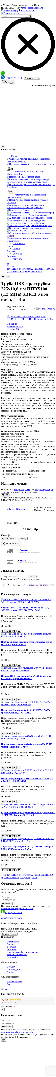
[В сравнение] (8, 276)
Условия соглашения (17, 954)
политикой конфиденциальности (17, 908)
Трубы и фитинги (36, 223)
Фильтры (23, 174)
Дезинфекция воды (38, 215)
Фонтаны (23, 230)
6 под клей (25, 877)
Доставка (11, 251)
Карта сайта (13, 957)
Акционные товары (39, 238)
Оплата (10, 246)
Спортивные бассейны (43, 233)
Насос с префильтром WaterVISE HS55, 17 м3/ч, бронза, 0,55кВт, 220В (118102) (25, 711)
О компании (13, 241)
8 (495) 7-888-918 (13, 912)
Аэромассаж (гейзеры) (43, 212)
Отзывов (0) (13, 329)
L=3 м (34, 877)
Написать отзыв (46, 585)
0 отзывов (32, 585)
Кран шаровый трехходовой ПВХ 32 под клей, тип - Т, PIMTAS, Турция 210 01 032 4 (28, 813)
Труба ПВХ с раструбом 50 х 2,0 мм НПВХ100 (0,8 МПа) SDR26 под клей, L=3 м (27, 847)
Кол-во (4, 535)
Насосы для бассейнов (43, 164)
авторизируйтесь (22, 489)
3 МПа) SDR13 (11, 877)
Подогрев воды (32, 177)
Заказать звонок (32, 78)
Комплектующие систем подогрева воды (27, 182)
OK (3, 1040)
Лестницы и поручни (41, 225)
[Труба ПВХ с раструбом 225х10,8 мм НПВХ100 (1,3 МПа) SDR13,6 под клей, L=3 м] (31, 319)
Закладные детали (36, 220)
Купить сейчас (8, 538)
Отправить (6, 903)
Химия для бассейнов (41, 218)
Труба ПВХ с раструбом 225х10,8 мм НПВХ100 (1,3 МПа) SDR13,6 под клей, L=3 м (30, 270)
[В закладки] (3, 276)
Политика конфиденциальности (22, 952)
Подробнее (35, 1037)
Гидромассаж (29, 210)
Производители (14, 969)
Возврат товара (14, 981)
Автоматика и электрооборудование (25, 207)
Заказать (33, 576)
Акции (10, 972)
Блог (9, 984)
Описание (12, 324)
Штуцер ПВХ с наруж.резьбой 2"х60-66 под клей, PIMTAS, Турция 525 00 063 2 (26, 677)
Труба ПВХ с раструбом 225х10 (22, 875)
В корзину (22, 538)
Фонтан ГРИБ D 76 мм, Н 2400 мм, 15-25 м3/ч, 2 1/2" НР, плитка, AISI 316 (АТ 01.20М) (26, 608)
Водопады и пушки (38, 228)
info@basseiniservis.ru (32, 8)
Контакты (12, 256)
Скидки (11, 236)
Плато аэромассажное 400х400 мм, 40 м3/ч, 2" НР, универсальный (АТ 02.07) (26, 745)
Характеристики (15, 326)
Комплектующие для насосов (29, 171)
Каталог (14, 156)
